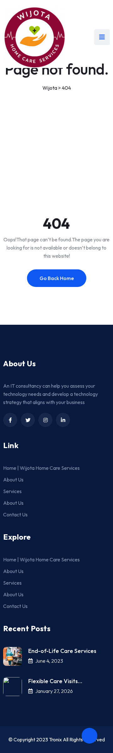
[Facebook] (10, 420)
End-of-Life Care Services (62, 651)
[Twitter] (28, 420)
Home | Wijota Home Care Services (41, 468)
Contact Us (15, 514)
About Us (13, 479)
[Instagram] (45, 420)
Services (12, 491)
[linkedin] (63, 420)
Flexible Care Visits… (55, 681)
